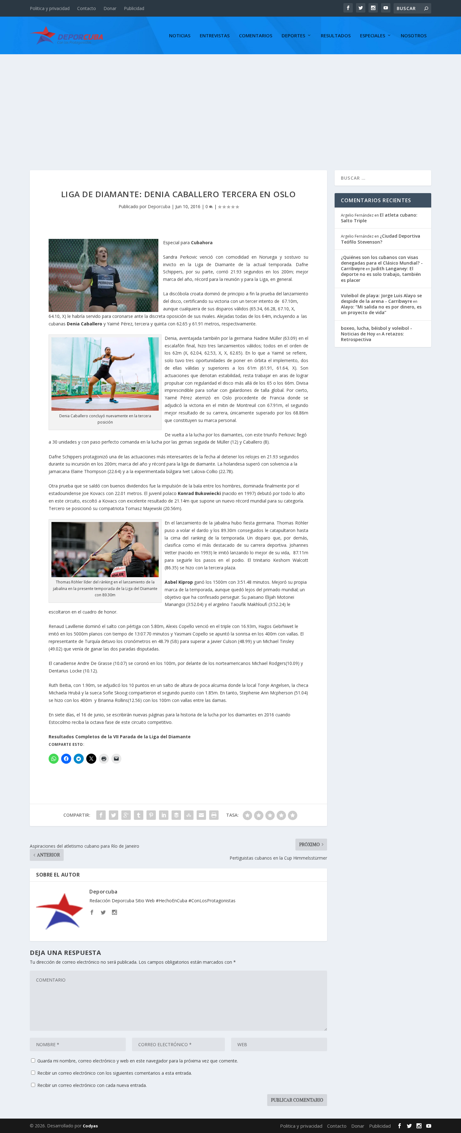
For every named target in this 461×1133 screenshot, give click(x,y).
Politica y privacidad (50, 8)
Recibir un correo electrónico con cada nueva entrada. (92, 1085)
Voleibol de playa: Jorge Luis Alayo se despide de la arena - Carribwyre (381, 298)
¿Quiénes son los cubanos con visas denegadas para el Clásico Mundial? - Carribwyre (382, 262)
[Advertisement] (230, 101)
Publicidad (134, 8)
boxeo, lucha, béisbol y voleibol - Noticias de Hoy (376, 331)
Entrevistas (215, 36)
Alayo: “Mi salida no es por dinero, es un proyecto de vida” (381, 309)
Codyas (90, 1126)
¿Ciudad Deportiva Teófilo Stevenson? (380, 239)
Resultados (336, 36)
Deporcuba (159, 206)
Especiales (372, 36)
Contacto (86, 8)
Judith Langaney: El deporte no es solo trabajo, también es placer (381, 274)
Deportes (293, 36)
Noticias (179, 36)
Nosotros (414, 36)
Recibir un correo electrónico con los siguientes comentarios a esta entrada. (114, 1073)
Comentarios (255, 36)
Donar (109, 8)
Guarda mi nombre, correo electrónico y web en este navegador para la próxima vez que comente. (137, 1061)
